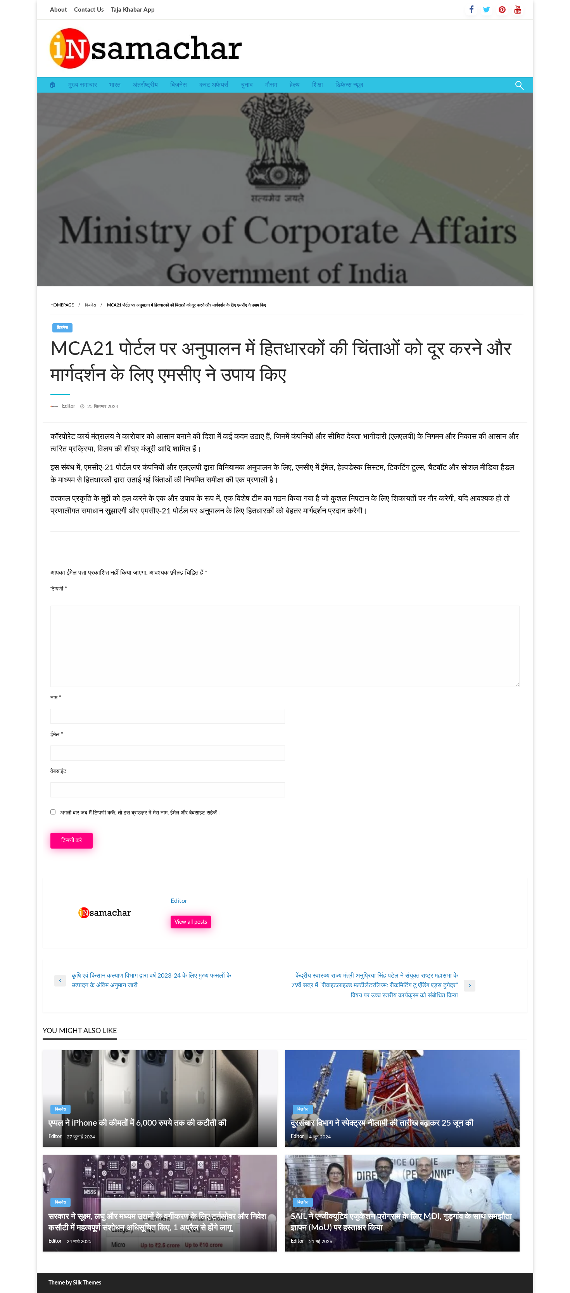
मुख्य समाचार (82, 85)
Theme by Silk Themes (74, 1283)
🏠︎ (52, 85)
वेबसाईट (58, 771)
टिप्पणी (58, 589)
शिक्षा (317, 85)
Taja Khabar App (133, 10)
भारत (115, 85)
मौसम (271, 85)
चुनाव (247, 85)
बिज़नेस (178, 85)
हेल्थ (295, 85)
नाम (55, 698)
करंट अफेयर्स (213, 85)
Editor (69, 406)
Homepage (62, 305)
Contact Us (89, 10)
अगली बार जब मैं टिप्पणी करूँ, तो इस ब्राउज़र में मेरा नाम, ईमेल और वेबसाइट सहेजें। (140, 813)
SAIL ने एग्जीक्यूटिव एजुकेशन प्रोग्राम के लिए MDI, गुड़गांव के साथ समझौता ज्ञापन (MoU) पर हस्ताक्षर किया (401, 1222)
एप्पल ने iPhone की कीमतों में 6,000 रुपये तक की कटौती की (137, 1123)
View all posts (190, 922)
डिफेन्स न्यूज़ (349, 85)
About (58, 10)
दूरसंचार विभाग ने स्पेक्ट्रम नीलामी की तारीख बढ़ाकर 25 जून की (382, 1123)
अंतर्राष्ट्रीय (145, 85)
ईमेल (56, 734)
